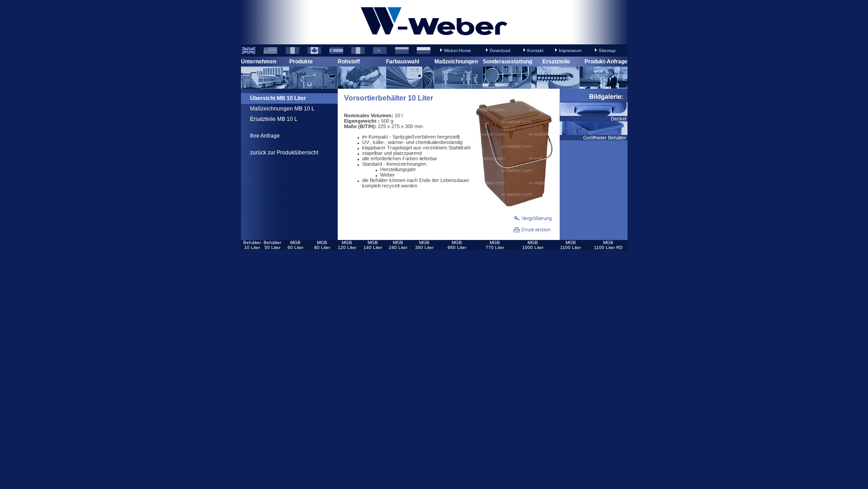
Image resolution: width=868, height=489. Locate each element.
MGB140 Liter (372, 245)
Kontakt (535, 50)
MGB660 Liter (457, 245)
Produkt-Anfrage (606, 61)
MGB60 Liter (295, 245)
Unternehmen (258, 61)
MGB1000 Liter (532, 245)
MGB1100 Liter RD (608, 245)
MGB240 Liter (398, 245)
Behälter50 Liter (272, 245)
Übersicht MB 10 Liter (278, 98)
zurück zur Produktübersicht (284, 152)
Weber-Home (457, 50)
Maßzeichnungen (456, 61)
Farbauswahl (402, 61)
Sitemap (607, 50)
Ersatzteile (556, 61)
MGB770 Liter (495, 245)
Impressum (570, 50)
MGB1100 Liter (570, 245)
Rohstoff (349, 61)
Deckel (619, 118)
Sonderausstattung (507, 61)
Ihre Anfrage (265, 136)
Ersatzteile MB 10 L (273, 119)
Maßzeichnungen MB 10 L (282, 108)
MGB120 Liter (347, 245)
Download (500, 50)
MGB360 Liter (424, 245)
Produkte (301, 61)
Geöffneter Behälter (605, 137)
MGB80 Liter (322, 245)
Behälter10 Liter (252, 245)
